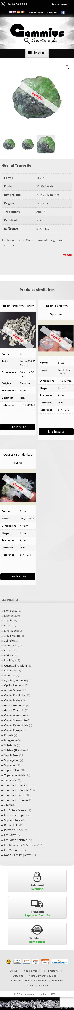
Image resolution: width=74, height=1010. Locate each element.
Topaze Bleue (12, 770)
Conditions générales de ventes (29, 980)
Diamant (9, 615)
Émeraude (10, 630)
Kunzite (8, 735)
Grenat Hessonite (14, 705)
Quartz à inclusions (15, 665)
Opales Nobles (13, 685)
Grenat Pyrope (13, 730)
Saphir (8, 620)
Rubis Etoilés (12, 825)
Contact (52, 12)
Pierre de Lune (13, 830)
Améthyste (10, 645)
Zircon (8, 805)
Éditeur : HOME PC (50, 994)
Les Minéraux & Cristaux (20, 845)
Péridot (8, 655)
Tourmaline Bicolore (16, 800)
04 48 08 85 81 (17, 4)
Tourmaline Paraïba (16, 785)
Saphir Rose (11, 755)
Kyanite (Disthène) (15, 680)
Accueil (14, 970)
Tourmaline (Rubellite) (17, 790)
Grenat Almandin (14, 715)
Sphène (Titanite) (14, 750)
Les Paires (10, 835)
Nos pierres (30, 970)
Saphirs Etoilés (13, 820)
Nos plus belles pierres (17, 855)
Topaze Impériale (14, 775)
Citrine (8, 650)
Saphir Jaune (11, 760)
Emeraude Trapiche (16, 815)
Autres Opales (12, 690)
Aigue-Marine (12, 635)
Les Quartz (10, 670)
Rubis (7, 625)
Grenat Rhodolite (14, 695)
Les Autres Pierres (15, 810)
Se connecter (60, 4)
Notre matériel (50, 970)
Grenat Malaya (13, 700)
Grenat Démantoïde (16, 725)
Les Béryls (10, 660)
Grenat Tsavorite (14, 710)
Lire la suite (18, 427)
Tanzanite (10, 780)
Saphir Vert (11, 765)
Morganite (10, 740)
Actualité (18, 975)
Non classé (10, 610)
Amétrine (9, 675)
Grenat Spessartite (15, 720)
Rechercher (36, 12)
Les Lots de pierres (15, 840)
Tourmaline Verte (14, 795)
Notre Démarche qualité (42, 975)
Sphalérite (10, 745)
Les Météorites (13, 850)
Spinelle (9, 640)
